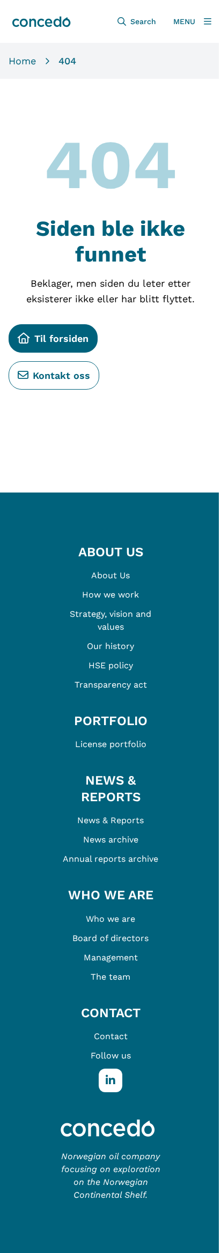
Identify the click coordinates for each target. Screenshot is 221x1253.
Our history (110, 646)
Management (111, 957)
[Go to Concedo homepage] (110, 1128)
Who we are (110, 919)
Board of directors (110, 938)
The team (110, 977)
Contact (111, 1036)
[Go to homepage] (40, 21)
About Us (110, 575)
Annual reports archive (110, 859)
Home (22, 60)
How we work (110, 595)
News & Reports (110, 820)
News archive (110, 839)
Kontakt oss (61, 375)
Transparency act (111, 685)
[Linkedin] (110, 1080)
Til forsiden (61, 338)
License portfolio (110, 744)
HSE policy (111, 665)
